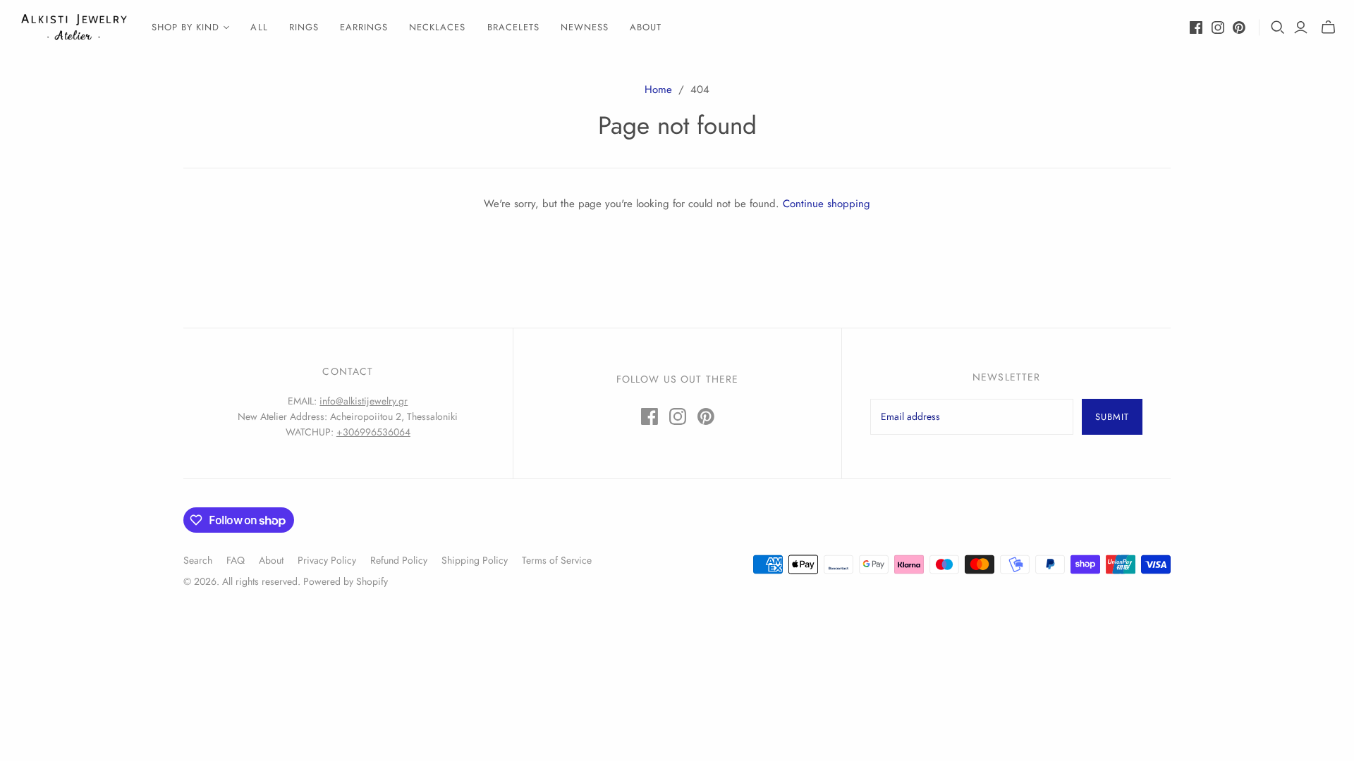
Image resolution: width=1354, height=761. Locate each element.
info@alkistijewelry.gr (363, 401)
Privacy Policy (327, 560)
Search (197, 560)
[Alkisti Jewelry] (74, 27)
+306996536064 (373, 432)
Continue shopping (826, 203)
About (645, 27)
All (258, 27)
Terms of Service (557, 560)
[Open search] (1278, 27)
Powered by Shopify (345, 581)
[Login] (1300, 27)
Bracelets (513, 27)
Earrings (364, 27)
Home (658, 89)
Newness (585, 27)
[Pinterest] (1239, 27)
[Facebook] (1196, 27)
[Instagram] (1218, 27)
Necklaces (437, 27)
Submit (1112, 416)
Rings (304, 27)
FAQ (235, 560)
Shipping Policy (474, 560)
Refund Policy (398, 560)
